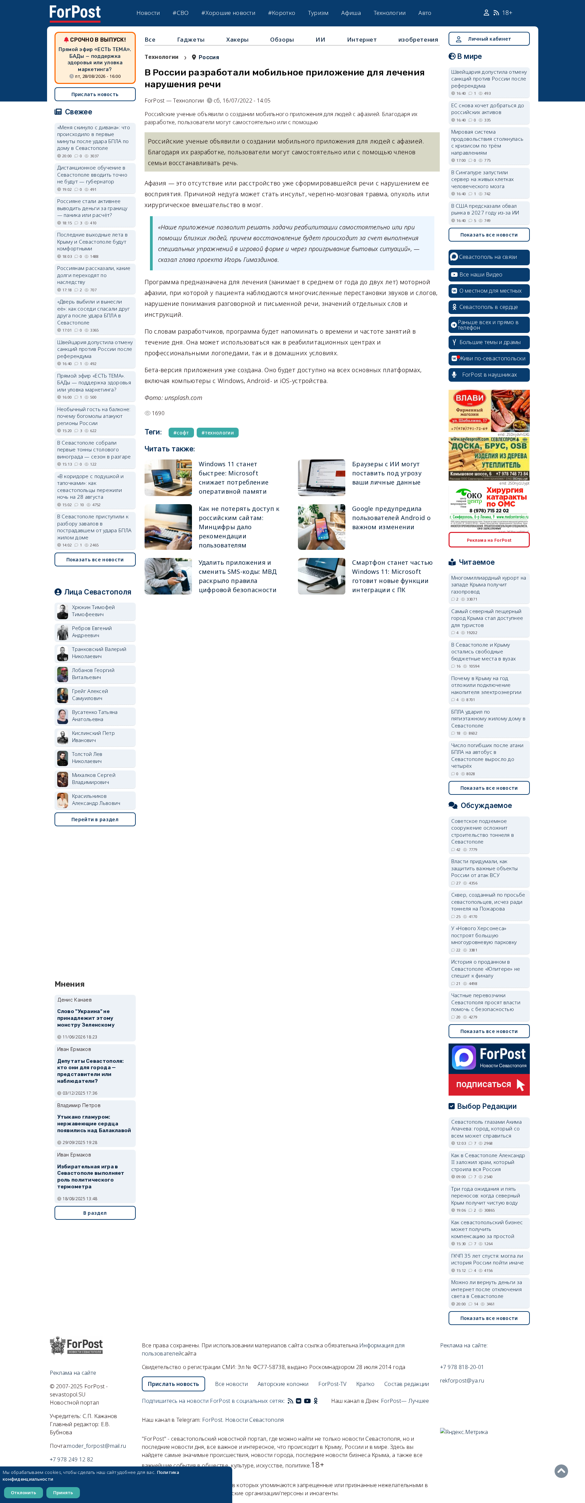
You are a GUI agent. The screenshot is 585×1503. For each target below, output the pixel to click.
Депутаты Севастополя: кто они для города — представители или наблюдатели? (90, 1071)
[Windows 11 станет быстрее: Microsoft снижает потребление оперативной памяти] (168, 477)
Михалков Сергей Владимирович (94, 778)
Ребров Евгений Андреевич (92, 631)
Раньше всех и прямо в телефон (488, 324)
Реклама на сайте (73, 1372)
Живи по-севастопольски (492, 358)
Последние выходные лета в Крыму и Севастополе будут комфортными (92, 241)
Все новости (231, 1384)
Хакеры (237, 39)
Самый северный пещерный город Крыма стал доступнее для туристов (487, 618)
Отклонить (23, 1492)
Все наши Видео (481, 274)
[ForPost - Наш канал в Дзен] (320, 1401)
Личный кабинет (489, 39)
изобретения (418, 39)
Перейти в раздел (94, 819)
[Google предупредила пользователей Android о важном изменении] (321, 527)
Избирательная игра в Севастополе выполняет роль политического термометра (91, 1177)
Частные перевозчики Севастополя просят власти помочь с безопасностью (486, 1002)
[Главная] (75, 9)
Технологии (390, 13)
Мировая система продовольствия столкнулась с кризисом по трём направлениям (487, 142)
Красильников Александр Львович (96, 799)
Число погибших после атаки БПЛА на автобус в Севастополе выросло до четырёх (487, 755)
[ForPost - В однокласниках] (315, 1401)
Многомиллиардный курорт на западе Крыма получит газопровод (488, 584)
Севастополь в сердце (488, 307)
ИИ (320, 39)
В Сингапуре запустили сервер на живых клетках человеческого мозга (482, 179)
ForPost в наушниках (489, 375)
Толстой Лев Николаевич (87, 757)
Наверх (563, 1471)
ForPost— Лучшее (405, 1401)
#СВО (181, 13)
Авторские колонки (283, 1384)
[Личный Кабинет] (487, 13)
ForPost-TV (332, 1384)
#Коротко (281, 13)
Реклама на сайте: (464, 1345)
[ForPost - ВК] (299, 1401)
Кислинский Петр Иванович (93, 736)
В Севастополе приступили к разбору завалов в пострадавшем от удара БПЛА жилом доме (94, 527)
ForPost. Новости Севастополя (243, 1419)
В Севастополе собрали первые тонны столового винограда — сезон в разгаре (94, 449)
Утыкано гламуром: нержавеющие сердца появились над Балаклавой (94, 1124)
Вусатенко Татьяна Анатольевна (95, 715)
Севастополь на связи (488, 257)
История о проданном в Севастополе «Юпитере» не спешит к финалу (485, 968)
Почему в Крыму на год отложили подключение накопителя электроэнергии (486, 685)
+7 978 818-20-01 (462, 1367)
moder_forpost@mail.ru (96, 1446)
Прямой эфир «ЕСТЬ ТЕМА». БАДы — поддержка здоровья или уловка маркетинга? (95, 59)
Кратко (365, 1384)
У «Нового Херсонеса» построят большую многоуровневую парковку (484, 935)
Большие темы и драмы (490, 342)
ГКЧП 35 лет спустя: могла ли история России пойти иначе (487, 1259)
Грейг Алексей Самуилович (90, 694)
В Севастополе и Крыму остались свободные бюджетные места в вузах (483, 651)
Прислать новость (95, 94)
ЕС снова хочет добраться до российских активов (487, 109)
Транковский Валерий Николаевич (99, 652)
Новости (148, 13)
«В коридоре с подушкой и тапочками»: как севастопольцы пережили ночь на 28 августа (90, 486)
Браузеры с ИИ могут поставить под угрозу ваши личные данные (386, 473)
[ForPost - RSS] (290, 1401)
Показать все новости (95, 559)
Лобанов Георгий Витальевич (93, 673)
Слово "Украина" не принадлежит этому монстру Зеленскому (86, 1018)
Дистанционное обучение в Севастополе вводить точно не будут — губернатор (92, 174)
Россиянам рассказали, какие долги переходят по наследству (94, 275)
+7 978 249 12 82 (71, 1459)
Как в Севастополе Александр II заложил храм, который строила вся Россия (488, 1162)
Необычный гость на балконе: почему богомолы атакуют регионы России (94, 416)
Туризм (318, 13)
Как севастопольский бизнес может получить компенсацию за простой (487, 1229)
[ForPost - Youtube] (307, 1401)
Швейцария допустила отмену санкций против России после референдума (95, 349)
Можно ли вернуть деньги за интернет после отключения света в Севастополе (486, 1289)
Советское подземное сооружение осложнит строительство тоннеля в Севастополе (482, 831)
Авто (424, 13)
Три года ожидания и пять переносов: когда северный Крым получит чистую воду (485, 1195)
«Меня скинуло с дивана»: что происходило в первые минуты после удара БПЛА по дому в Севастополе (93, 138)
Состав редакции (406, 1384)
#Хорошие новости (228, 13)
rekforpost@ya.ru (462, 1380)
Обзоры (282, 39)
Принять (63, 1492)
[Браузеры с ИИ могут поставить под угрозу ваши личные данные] (321, 477)
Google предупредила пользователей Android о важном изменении (391, 517)
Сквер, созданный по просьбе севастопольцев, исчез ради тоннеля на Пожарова (488, 901)
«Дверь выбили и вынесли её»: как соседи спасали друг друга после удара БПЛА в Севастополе (93, 312)
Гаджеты (191, 39)
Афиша (351, 13)
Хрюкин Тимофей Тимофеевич (93, 611)
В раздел (95, 1213)
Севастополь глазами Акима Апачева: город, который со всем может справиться (486, 1128)
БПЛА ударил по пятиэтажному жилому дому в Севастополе (488, 718)
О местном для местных (490, 291)
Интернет (362, 39)
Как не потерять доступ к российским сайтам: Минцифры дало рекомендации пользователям (239, 526)
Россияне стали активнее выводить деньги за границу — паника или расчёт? (92, 208)
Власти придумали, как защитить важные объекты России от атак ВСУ (484, 868)
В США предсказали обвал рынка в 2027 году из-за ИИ (485, 209)
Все (150, 39)
